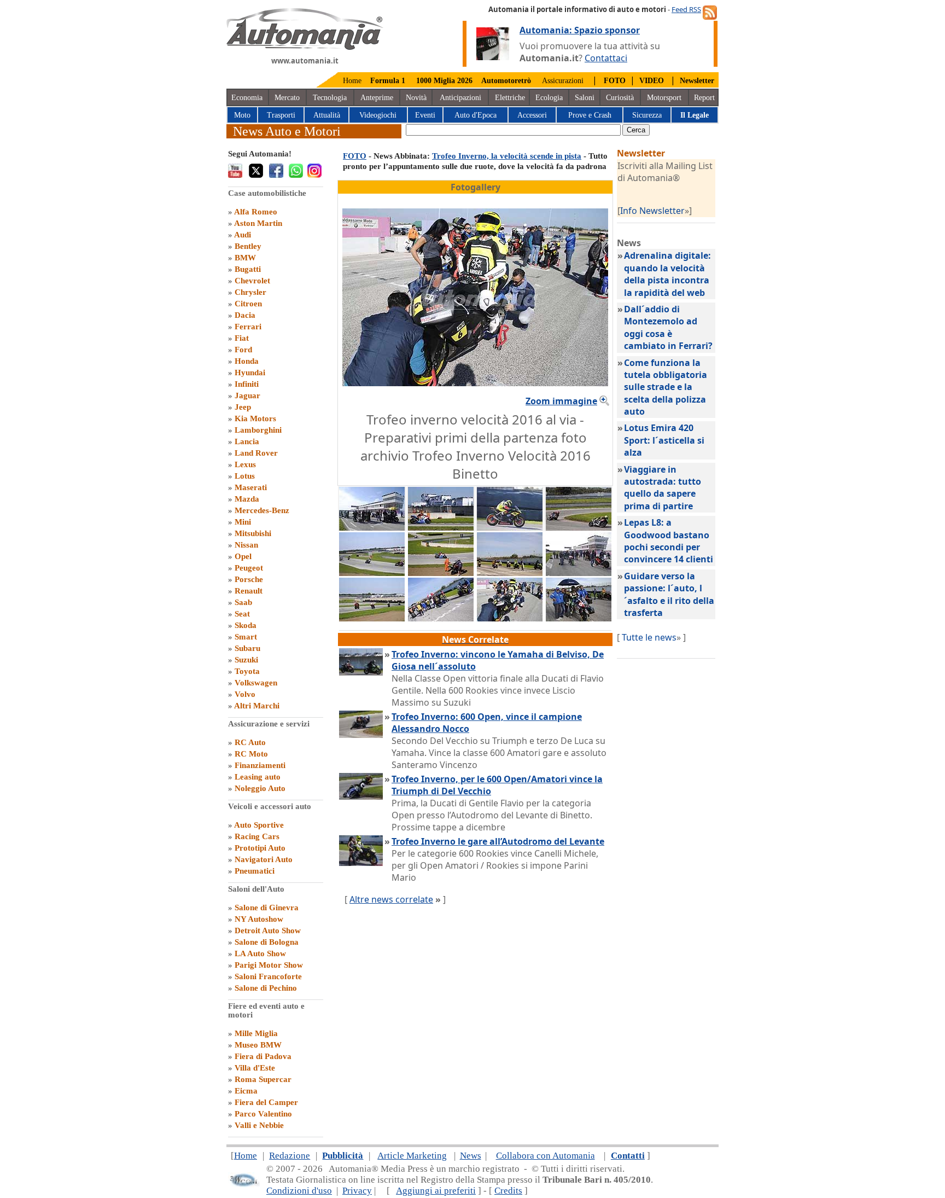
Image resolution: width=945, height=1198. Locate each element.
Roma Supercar (263, 1079)
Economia (246, 98)
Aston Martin (258, 223)
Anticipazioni (460, 98)
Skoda (245, 625)
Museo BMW (258, 1044)
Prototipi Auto (260, 848)
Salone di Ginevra (267, 907)
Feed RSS (686, 9)
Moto (242, 115)
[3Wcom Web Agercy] (244, 1184)
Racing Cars (257, 836)
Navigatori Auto (264, 859)
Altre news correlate (391, 899)
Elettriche (510, 98)
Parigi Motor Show (269, 965)
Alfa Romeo (255, 211)
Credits (508, 1190)
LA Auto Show (260, 953)
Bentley (248, 246)
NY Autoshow (259, 919)
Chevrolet (252, 280)
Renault (248, 590)
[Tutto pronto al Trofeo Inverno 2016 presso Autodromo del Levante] (509, 527)
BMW (245, 257)
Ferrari (248, 326)
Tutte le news (649, 637)
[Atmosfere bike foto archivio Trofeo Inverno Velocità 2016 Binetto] (578, 618)
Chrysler (250, 292)
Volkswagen (256, 682)
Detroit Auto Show (268, 930)
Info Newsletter (652, 211)
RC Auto (250, 742)
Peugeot (249, 567)
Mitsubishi (253, 533)
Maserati (251, 487)
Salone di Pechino (266, 988)
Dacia (245, 315)
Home (352, 81)
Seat (242, 613)
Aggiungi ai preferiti (436, 1190)
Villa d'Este (255, 1067)
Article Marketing (412, 1155)
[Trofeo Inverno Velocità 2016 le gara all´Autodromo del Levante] (372, 618)
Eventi (425, 115)
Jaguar (247, 395)
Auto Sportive (259, 825)
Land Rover (256, 453)
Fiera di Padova (263, 1056)
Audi (242, 234)
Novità (416, 98)
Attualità (326, 115)
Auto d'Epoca (475, 115)
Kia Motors (255, 418)
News (470, 1155)
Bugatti (248, 269)
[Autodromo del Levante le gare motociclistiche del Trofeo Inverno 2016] (372, 527)
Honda (247, 361)
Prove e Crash (589, 115)
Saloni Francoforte (268, 976)
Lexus (245, 464)
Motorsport (664, 98)
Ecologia (549, 98)
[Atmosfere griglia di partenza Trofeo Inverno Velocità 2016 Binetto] (441, 618)
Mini (243, 521)
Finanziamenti (260, 765)
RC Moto (251, 753)
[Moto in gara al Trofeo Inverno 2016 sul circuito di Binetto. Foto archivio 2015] (372, 573)
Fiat (242, 338)
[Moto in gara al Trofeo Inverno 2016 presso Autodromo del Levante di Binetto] (441, 527)
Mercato (287, 98)
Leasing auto (258, 776)
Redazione (289, 1155)
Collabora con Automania (545, 1155)
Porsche (249, 579)
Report (704, 98)
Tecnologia (330, 98)
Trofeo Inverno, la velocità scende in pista (506, 156)
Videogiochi (377, 115)
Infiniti (247, 384)
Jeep (243, 407)
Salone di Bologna (267, 942)
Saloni (584, 98)
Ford (243, 349)
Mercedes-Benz (262, 510)
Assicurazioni (563, 81)
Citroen (248, 303)
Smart (246, 636)
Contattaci (606, 58)
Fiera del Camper (266, 1102)
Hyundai (250, 372)
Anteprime (376, 98)
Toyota (247, 671)
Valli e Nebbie (259, 1125)
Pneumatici (255, 870)
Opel (243, 556)
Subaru (247, 648)
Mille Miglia (256, 1033)
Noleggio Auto (260, 788)
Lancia (247, 441)
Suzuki (246, 659)
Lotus (245, 476)
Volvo (245, 694)
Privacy (357, 1190)
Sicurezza (647, 115)
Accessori (532, 115)
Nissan (246, 544)
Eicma (246, 1090)
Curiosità (620, 98)
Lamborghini (258, 430)
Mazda (247, 499)
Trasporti (281, 115)
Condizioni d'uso (299, 1190)
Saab (243, 602)
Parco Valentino (263, 1113)
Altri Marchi (256, 705)
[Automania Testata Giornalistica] (304, 47)
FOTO (354, 156)
